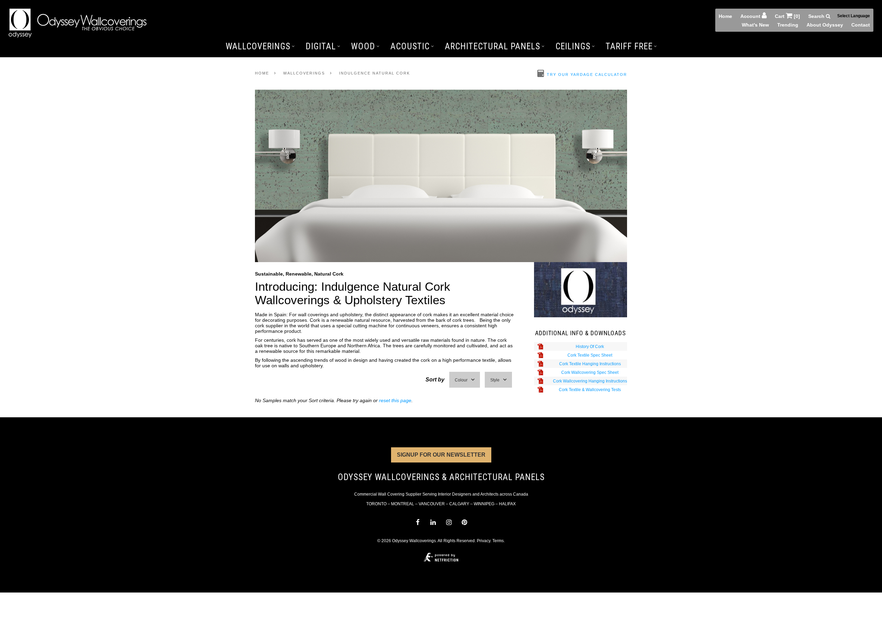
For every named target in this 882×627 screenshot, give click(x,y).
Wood (363, 46)
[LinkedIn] (433, 522)
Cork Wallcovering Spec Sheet (589, 372)
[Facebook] (417, 522)
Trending (787, 25)
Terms (498, 540)
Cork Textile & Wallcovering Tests (590, 389)
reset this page (395, 400)
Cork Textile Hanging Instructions (590, 363)
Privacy (483, 540)
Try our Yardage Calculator (586, 74)
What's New (755, 25)
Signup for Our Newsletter (441, 455)
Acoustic (410, 46)
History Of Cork (590, 346)
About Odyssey (825, 25)
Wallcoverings (258, 46)
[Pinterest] (464, 522)
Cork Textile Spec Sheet (589, 355)
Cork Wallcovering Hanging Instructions (590, 381)
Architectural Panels (492, 46)
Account (751, 16)
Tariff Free (629, 46)
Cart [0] (787, 16)
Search (817, 16)
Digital (321, 46)
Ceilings (573, 46)
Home (725, 16)
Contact (860, 25)
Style (495, 380)
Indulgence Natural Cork (374, 73)
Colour (461, 380)
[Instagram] (448, 522)
